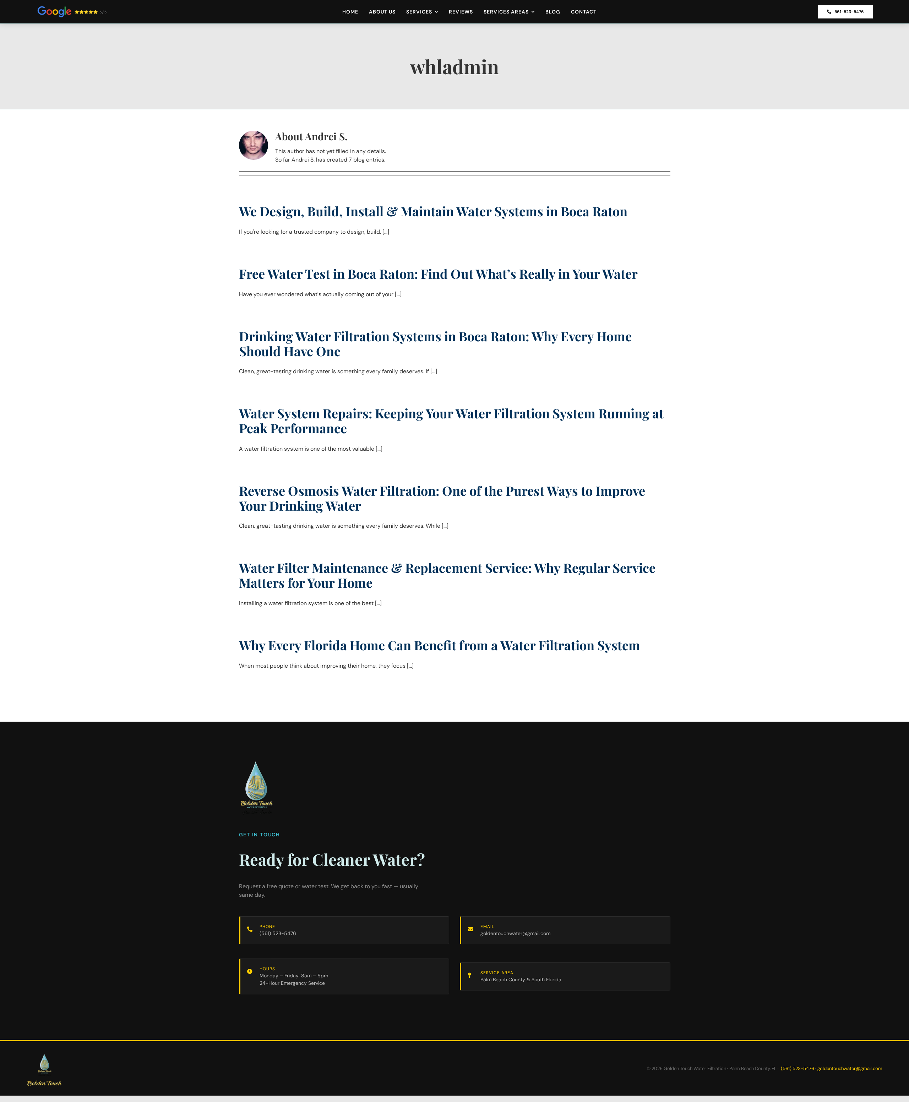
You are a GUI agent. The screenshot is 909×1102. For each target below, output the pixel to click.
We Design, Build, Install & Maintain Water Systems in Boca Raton (433, 210)
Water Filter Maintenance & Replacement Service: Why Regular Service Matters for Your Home (447, 575)
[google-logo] (71, 8)
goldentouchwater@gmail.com (515, 933)
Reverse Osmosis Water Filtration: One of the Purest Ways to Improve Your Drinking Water (442, 498)
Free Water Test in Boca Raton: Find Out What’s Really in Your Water (438, 273)
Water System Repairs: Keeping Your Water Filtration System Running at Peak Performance (451, 420)
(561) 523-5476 (278, 933)
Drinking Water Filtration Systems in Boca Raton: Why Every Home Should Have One (435, 343)
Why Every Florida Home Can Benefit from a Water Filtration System (439, 644)
